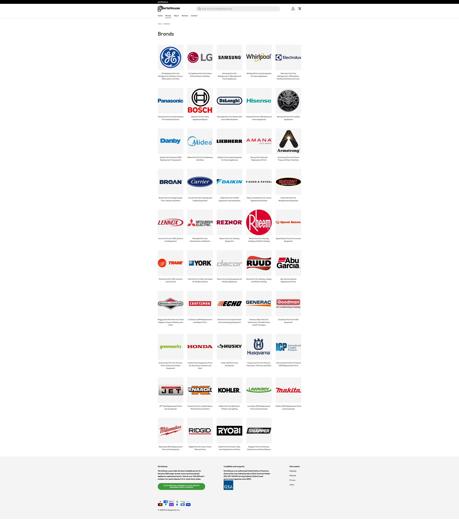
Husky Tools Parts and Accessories (229, 364)
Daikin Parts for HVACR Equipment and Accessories (229, 199)
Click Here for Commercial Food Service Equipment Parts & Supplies (181, 486)
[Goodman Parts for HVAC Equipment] (288, 303)
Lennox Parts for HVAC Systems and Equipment (170, 239)
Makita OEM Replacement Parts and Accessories (288, 407)
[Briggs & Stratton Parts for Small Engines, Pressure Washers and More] (170, 303)
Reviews (185, 15)
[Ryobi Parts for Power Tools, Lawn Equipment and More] (229, 430)
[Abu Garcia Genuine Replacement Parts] (288, 263)
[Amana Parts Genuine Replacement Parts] (259, 141)
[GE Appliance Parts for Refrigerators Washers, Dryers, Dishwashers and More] (170, 57)
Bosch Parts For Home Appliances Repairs (200, 118)
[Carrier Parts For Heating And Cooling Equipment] (200, 182)
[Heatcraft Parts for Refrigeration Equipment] (288, 182)
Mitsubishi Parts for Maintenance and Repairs (200, 239)
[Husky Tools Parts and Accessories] (229, 347)
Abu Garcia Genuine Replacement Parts (288, 280)
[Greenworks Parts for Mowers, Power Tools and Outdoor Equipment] (170, 347)
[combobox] (238, 8)
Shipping (293, 471)
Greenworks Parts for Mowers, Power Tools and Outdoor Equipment (171, 365)
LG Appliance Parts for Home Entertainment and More (200, 74)
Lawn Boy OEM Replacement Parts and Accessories (258, 407)
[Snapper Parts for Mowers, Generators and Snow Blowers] (259, 430)
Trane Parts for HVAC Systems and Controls (171, 280)
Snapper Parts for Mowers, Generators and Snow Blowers (259, 448)
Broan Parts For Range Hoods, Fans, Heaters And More (171, 199)
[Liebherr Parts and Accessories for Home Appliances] (229, 141)
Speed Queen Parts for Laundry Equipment (288, 239)
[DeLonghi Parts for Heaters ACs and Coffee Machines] (229, 100)
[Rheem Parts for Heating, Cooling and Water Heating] (259, 222)
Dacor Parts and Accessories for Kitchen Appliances (229, 280)
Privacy (292, 480)
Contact (194, 15)
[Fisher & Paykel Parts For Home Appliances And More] (259, 182)
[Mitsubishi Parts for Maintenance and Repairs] (200, 222)
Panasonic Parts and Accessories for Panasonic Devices (170, 118)
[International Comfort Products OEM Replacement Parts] (288, 347)
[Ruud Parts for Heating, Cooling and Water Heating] (259, 263)
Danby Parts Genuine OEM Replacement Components (170, 158)
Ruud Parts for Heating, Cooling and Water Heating (258, 280)
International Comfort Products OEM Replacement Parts (288, 364)
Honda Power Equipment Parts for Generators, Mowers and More (200, 365)
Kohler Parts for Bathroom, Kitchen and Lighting (229, 407)
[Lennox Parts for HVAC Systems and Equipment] (170, 222)
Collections (167, 24)
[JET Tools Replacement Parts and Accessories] (170, 390)
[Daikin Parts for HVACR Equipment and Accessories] (229, 182)
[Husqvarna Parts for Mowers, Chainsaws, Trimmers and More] (259, 347)
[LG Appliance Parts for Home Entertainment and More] (200, 57)
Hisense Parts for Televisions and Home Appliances (259, 118)
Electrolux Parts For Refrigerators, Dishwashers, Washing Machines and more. (288, 76)
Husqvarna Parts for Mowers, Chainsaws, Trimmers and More (259, 364)
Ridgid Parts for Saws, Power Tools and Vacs (200, 448)
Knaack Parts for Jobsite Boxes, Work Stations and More (200, 407)
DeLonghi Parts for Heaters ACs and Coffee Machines (229, 118)
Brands (168, 15)
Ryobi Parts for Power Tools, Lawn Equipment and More (229, 448)
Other (292, 485)
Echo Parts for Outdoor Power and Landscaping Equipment (229, 320)
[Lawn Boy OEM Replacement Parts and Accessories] (259, 390)
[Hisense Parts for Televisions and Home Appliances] (259, 100)
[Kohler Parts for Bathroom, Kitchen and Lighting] (229, 390)
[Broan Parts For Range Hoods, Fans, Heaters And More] (170, 182)
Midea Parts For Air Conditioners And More (200, 158)
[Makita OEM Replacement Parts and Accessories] (288, 390)
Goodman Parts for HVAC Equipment (288, 320)
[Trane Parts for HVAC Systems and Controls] (170, 263)
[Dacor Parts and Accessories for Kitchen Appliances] (229, 263)
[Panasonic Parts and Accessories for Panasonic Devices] (170, 100)
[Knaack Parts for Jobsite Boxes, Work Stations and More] (200, 390)
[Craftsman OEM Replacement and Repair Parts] (200, 303)
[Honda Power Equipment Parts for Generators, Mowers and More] (200, 347)
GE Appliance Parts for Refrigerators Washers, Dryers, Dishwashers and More (170, 76)
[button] (299, 8)
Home (160, 15)
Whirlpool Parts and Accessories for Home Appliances (258, 74)
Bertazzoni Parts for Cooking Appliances (288, 118)
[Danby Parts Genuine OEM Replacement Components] (170, 141)
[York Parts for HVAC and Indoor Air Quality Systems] (200, 263)
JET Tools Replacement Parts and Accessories (170, 407)
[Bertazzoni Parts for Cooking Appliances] (288, 100)
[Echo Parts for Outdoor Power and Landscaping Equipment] (229, 303)
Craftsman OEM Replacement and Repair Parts (200, 320)
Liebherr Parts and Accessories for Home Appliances (229, 158)
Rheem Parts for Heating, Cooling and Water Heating (259, 239)
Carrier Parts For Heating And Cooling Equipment (200, 199)
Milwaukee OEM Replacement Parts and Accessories (170, 448)
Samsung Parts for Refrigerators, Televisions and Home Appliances (229, 76)
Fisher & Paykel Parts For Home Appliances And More (259, 199)
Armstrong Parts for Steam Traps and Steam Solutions (288, 158)
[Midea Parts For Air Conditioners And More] (200, 141)
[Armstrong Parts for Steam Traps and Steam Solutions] (288, 141)
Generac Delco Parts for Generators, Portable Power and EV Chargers (259, 322)
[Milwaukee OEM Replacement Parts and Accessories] (170, 430)
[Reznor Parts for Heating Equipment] (229, 222)
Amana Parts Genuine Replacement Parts (259, 158)
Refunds (293, 475)
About (176, 15)
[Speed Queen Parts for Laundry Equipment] (288, 222)
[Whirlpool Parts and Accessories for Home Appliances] (259, 57)
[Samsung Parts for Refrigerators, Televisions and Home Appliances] (229, 57)
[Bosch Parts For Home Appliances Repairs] (200, 100)
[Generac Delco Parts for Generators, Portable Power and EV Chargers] (259, 303)
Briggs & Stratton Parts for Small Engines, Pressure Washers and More (170, 322)
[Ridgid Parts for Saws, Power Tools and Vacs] (200, 430)
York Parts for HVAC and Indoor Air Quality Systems (200, 280)
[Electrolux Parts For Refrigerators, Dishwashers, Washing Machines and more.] (288, 57)
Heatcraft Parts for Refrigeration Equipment (288, 199)
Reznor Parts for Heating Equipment (229, 239)
